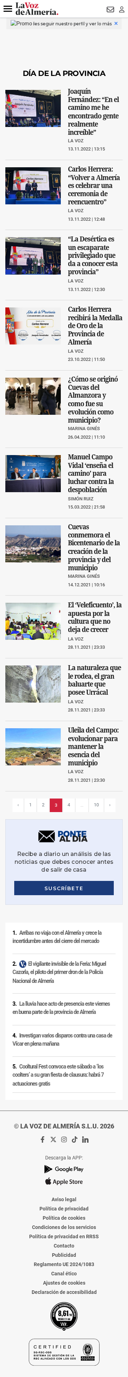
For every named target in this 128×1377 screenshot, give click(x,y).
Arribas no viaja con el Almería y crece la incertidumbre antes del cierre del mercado (56, 937)
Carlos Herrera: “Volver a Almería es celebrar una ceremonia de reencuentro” (94, 185)
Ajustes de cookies (64, 1283)
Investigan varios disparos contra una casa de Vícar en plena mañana (62, 1039)
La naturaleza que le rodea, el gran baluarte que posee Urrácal (94, 680)
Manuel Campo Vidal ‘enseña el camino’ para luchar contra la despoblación (91, 473)
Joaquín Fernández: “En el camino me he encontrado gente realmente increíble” (93, 111)
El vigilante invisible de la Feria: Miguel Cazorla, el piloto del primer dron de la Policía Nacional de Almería (59, 972)
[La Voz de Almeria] (37, 8)
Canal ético (64, 1273)
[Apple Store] (64, 1181)
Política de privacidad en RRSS (64, 1236)
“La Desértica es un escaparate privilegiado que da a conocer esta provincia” (93, 255)
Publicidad (64, 1255)
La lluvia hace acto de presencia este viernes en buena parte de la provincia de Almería (61, 1008)
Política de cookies (64, 1218)
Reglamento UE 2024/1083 (64, 1264)
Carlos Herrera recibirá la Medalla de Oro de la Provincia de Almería (95, 325)
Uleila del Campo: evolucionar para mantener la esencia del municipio (93, 746)
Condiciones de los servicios (64, 1227)
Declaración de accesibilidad (64, 1292)
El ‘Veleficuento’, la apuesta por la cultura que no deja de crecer (95, 617)
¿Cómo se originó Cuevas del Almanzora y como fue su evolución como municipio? (93, 399)
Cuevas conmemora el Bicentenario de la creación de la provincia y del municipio (94, 546)
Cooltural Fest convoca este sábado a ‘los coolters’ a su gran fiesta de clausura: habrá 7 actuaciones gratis (58, 1075)
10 (96, 804)
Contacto (64, 1246)
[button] (8, 9)
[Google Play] (64, 1169)
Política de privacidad (64, 1209)
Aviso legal (64, 1199)
